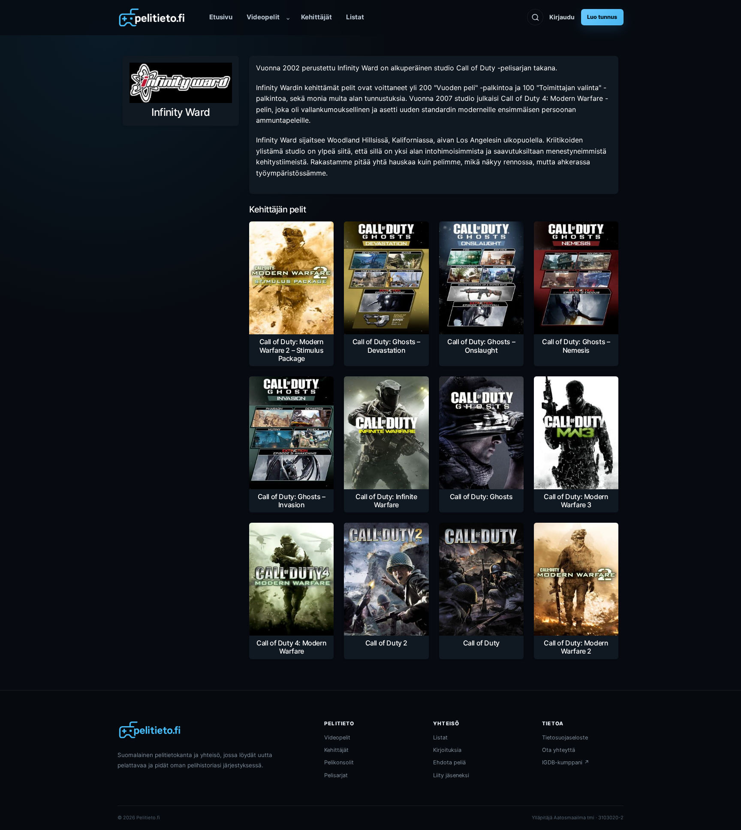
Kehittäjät (316, 17)
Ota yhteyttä (558, 750)
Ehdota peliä (449, 762)
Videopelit (263, 17)
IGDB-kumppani (565, 762)
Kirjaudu (562, 17)
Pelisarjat (336, 775)
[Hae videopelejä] (535, 17)
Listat (355, 17)
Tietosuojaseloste (565, 737)
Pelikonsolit (339, 762)
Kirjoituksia (447, 750)
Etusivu (221, 17)
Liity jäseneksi (451, 775)
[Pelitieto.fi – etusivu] (151, 17)
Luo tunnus (602, 17)
